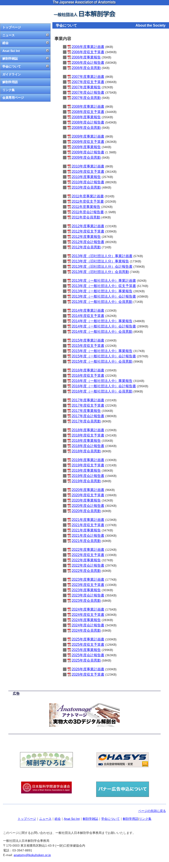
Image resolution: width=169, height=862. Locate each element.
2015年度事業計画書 (88, 340)
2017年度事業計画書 (88, 400)
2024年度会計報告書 (88, 625)
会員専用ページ (13, 97)
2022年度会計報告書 (88, 565)
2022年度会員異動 (86, 571)
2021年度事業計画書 (88, 520)
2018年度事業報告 (86, 440)
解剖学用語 (10, 82)
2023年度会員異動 (86, 600)
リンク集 (8, 90)
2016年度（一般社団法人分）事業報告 (102, 381)
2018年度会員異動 (86, 451)
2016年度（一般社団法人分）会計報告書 (104, 386)
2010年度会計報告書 (88, 182)
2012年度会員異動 (86, 247)
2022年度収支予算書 (88, 555)
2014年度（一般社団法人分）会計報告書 (104, 326)
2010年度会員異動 (86, 187)
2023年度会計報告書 (88, 595)
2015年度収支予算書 (88, 345)
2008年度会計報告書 (88, 122)
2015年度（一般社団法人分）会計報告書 (104, 356)
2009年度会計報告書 (88, 152)
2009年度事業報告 (86, 147)
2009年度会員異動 (86, 157)
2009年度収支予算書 (88, 142)
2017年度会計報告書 (88, 416)
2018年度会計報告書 (88, 446)
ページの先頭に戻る (152, 811)
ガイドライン (11, 74)
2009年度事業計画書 (88, 136)
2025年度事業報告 (86, 650)
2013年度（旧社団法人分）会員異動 (100, 272)
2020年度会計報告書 (88, 505)
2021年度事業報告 (86, 530)
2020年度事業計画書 (88, 490)
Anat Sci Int (11, 51)
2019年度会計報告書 (88, 476)
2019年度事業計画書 (88, 460)
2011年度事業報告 (86, 207)
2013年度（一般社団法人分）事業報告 (102, 291)
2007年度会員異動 (86, 98)
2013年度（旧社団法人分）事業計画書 (102, 256)
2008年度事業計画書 (88, 106)
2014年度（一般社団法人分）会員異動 (102, 331)
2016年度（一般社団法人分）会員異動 (102, 391)
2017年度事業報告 (86, 411)
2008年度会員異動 (86, 127)
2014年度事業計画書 (88, 310)
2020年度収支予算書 (88, 495)
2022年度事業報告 (86, 560)
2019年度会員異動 (86, 481)
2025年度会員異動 (86, 660)
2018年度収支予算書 (88, 435)
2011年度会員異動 (86, 217)
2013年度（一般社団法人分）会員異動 (102, 302)
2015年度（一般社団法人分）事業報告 (102, 351)
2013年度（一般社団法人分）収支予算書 (104, 286)
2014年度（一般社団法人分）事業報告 (102, 321)
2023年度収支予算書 (88, 585)
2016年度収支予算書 (88, 375)
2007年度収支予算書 (88, 82)
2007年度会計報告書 (88, 92)
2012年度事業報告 (86, 236)
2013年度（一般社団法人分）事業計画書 (104, 280)
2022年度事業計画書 (88, 549)
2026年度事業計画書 (88, 669)
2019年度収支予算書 (88, 465)
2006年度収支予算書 (88, 52)
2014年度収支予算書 (88, 316)
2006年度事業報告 (86, 57)
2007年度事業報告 (86, 87)
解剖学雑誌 (10, 58)
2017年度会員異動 (86, 421)
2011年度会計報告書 (88, 212)
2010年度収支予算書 (88, 171)
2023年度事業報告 (86, 590)
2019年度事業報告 (86, 470)
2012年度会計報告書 (88, 242)
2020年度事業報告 (86, 500)
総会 (5, 43)
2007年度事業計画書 (88, 76)
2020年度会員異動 (86, 511)
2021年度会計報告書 (88, 535)
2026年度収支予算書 (88, 674)
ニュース (8, 35)
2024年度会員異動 (86, 630)
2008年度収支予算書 (88, 112)
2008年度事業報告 (86, 117)
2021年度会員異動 (86, 541)
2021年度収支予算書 (88, 525)
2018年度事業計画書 (88, 430)
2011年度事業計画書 (88, 196)
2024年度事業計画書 (88, 609)
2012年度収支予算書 (88, 231)
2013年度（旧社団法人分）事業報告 (100, 261)
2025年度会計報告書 (88, 655)
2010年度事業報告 (86, 177)
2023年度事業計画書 (88, 579)
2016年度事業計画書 (88, 370)
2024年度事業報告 (86, 620)
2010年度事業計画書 (88, 166)
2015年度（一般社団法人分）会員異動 (102, 361)
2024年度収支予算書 (88, 614)
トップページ (11, 27)
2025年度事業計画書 (88, 639)
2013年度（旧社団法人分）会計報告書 (102, 266)
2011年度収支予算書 (88, 201)
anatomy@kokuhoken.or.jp (32, 855)
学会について (11, 66)
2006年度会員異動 (86, 68)
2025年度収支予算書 (88, 644)
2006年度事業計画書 (88, 47)
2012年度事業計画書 (88, 226)
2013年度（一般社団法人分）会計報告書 (104, 296)
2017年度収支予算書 (88, 405)
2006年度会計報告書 (88, 62)
